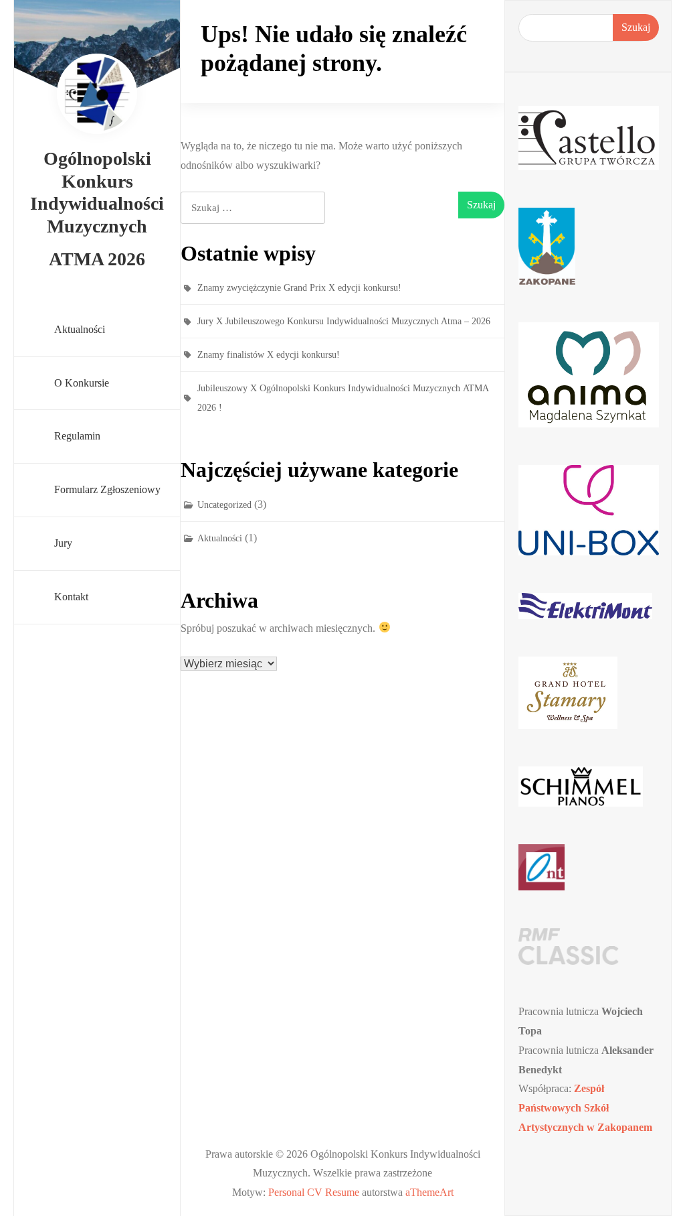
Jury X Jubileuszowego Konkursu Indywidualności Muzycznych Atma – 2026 (343, 321)
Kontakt (71, 596)
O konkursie (81, 383)
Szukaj (635, 27)
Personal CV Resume (313, 1192)
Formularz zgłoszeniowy (107, 489)
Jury (63, 543)
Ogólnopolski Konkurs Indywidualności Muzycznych (97, 192)
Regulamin (77, 436)
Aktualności (79, 329)
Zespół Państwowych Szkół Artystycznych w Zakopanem (585, 1108)
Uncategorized (224, 505)
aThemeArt (429, 1192)
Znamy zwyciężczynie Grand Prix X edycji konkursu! (299, 288)
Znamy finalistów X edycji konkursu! (268, 355)
